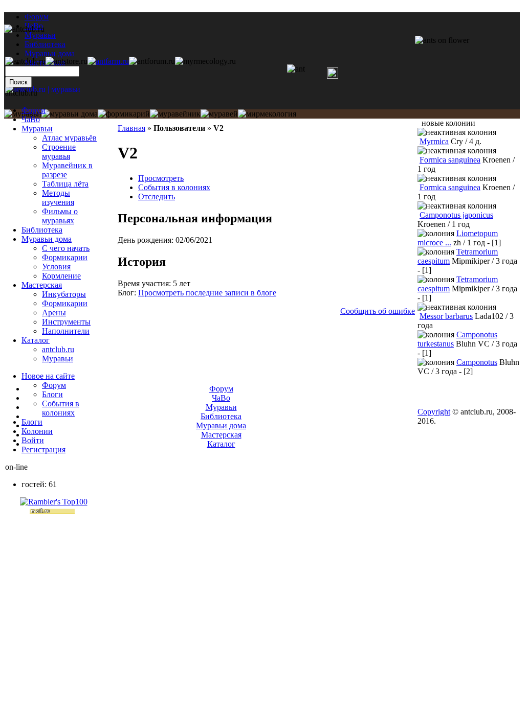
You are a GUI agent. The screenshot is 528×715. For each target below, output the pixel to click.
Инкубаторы (64, 294)
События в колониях (174, 187)
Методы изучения (58, 197)
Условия (56, 266)
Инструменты (66, 321)
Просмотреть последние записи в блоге (207, 292)
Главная (131, 128)
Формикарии (64, 257)
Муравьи (37, 128)
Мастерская (41, 285)
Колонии (37, 431)
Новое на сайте (48, 376)
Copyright (433, 411)
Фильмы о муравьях (60, 216)
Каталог (35, 340)
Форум (37, 16)
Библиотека (41, 229)
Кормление (61, 275)
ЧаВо (30, 119)
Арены (54, 312)
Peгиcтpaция (43, 449)
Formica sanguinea (450, 159)
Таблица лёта (65, 183)
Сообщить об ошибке (377, 311)
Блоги (52, 394)
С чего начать (66, 248)
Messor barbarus (446, 316)
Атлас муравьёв (69, 137)
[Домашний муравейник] (108, 61)
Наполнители (66, 331)
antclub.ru (58, 349)
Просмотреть (161, 178)
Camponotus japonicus (456, 215)
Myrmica (434, 141)
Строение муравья (59, 151)
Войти (32, 440)
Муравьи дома (46, 239)
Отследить (156, 196)
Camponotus (476, 362)
